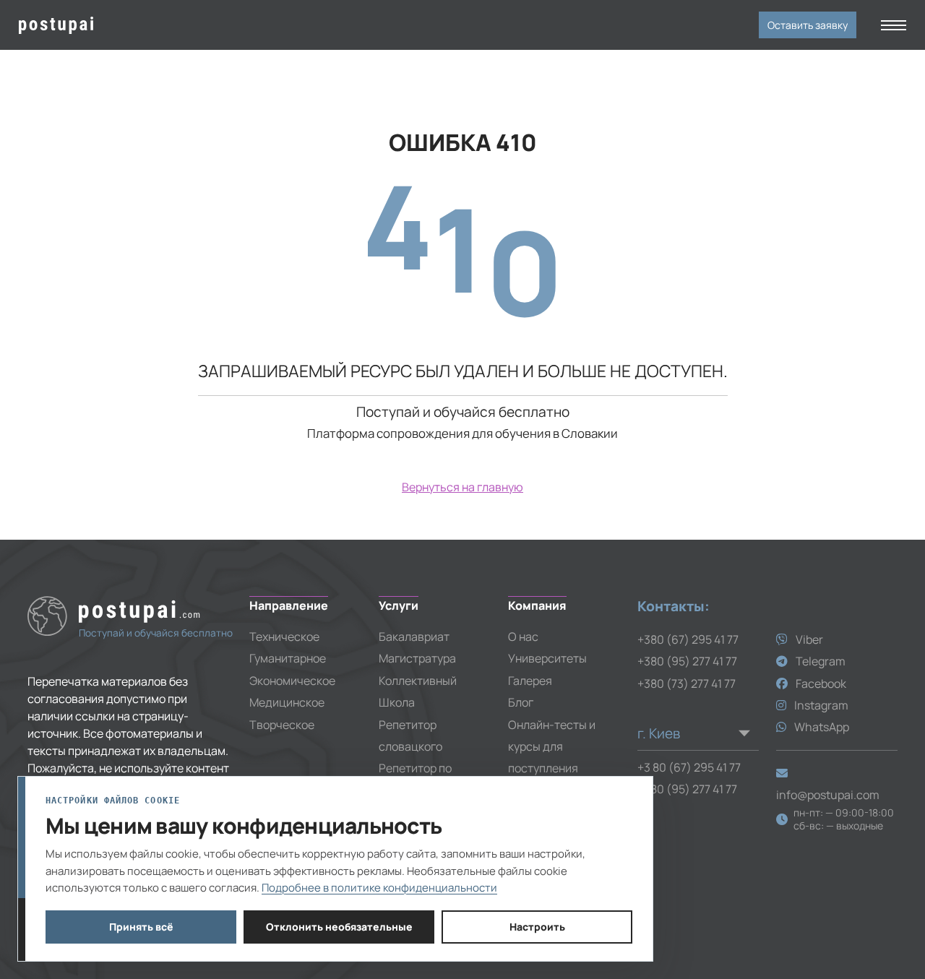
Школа (397, 702)
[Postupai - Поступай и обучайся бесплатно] (123, 25)
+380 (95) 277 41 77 (687, 661)
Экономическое (292, 681)
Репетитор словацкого (410, 735)
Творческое (281, 725)
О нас (523, 636)
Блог (520, 702)
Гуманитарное (287, 658)
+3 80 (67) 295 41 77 (689, 767)
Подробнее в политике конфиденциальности (379, 887)
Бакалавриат (414, 636)
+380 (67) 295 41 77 (688, 639)
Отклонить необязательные (339, 926)
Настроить (537, 926)
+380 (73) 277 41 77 (686, 683)
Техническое (284, 636)
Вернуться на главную (462, 487)
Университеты (547, 658)
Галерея (530, 681)
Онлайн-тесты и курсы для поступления (551, 747)
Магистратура (417, 658)
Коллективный (418, 681)
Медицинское (286, 702)
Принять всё (141, 926)
